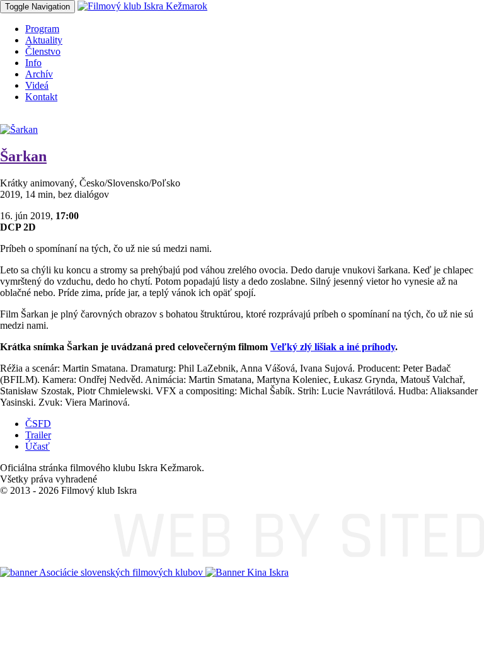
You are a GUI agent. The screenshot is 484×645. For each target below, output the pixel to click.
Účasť (37, 446)
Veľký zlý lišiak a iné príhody (332, 346)
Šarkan (23, 156)
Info (33, 62)
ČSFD (38, 423)
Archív (39, 74)
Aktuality (43, 40)
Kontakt (41, 96)
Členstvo (42, 51)
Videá (37, 85)
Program (42, 28)
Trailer (38, 435)
